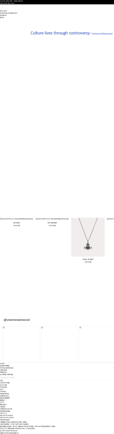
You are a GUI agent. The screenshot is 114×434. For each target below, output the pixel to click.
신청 (1, 380)
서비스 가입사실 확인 (28, 428)
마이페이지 (3, 15)
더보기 (2, 199)
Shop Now (85, 297)
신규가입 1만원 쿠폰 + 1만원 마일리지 (11, 1)
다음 (109, 211)
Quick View (15, 103)
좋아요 (2, 17)
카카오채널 (3, 387)
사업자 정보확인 (24, 424)
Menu (2, 11)
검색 (5, 11)
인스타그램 (3, 385)
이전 (104, 211)
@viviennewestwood (17, 320)
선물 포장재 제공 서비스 (7, 3)
